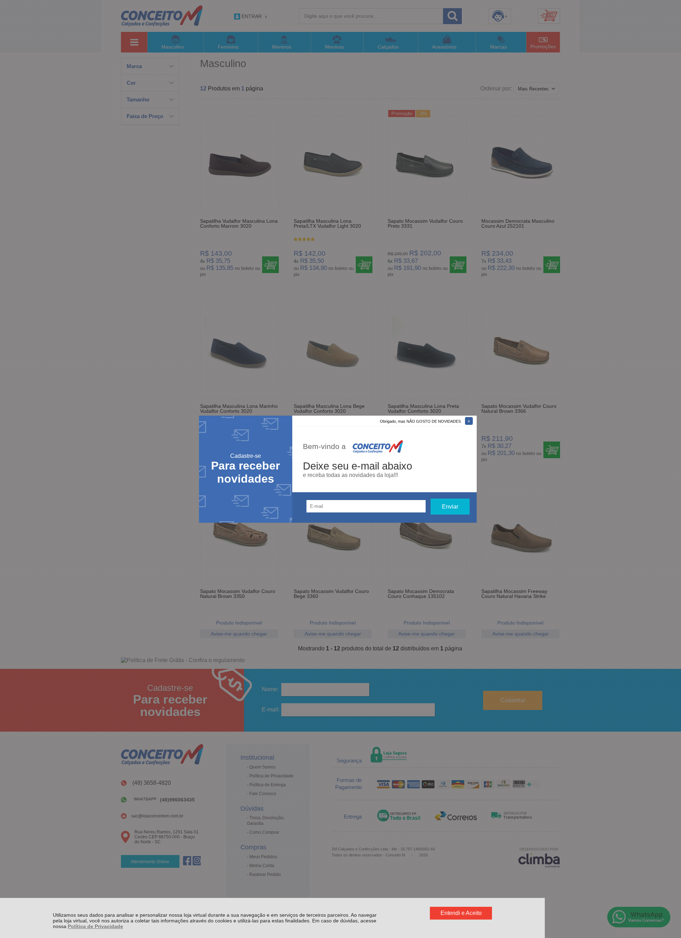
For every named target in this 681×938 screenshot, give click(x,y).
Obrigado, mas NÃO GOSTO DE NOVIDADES (420, 421)
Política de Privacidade (95, 926)
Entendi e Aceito (461, 913)
